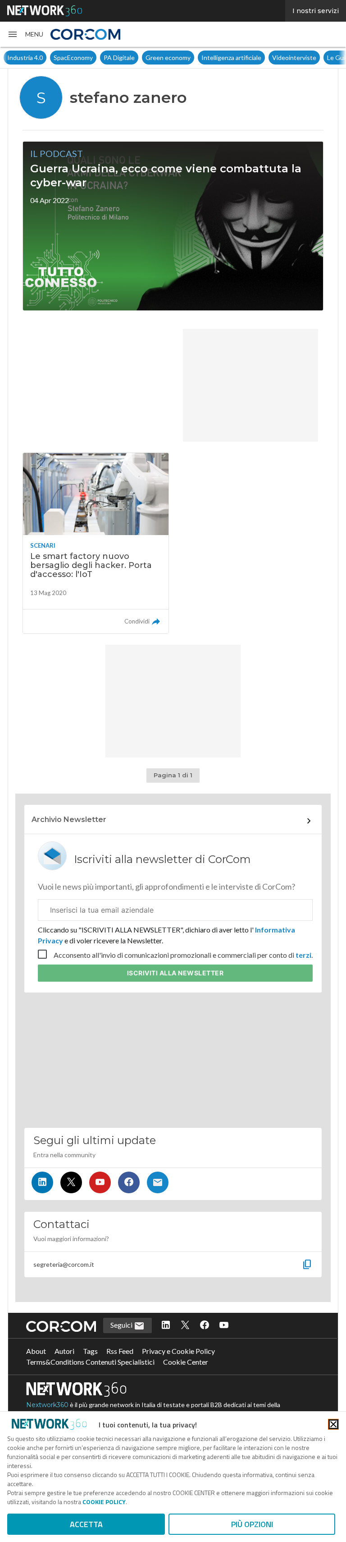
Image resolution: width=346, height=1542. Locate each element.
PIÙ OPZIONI (252, 1524)
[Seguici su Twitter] (71, 1182)
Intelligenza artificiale (231, 57)
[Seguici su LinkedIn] (42, 1182)
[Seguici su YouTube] (100, 1182)
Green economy (168, 57)
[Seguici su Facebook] (129, 1182)
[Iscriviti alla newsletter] (157, 1182)
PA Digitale (119, 57)
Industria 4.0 (25, 57)
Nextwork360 (47, 1405)
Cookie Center (185, 1361)
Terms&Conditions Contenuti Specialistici (90, 1361)
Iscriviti (175, 973)
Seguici (122, 1324)
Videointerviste (294, 57)
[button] (25, 34)
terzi (303, 955)
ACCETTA (86, 1524)
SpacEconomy (73, 57)
